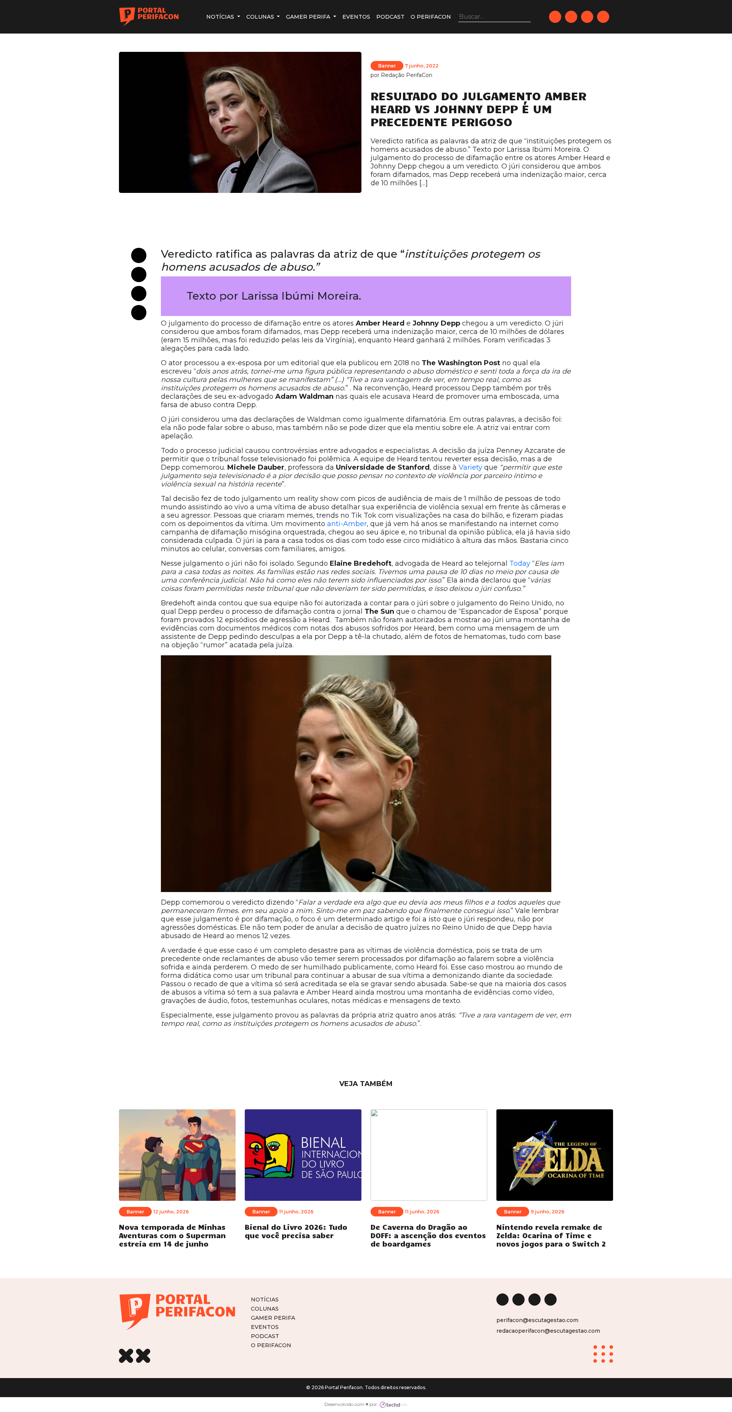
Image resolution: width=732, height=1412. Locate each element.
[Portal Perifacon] (149, 16)
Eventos (356, 16)
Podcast (390, 16)
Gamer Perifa (309, 16)
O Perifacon (431, 16)
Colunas (261, 16)
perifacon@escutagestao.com (537, 1320)
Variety (470, 467)
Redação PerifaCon (406, 75)
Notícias (221, 16)
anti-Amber (347, 524)
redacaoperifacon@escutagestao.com (548, 1330)
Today (519, 563)
